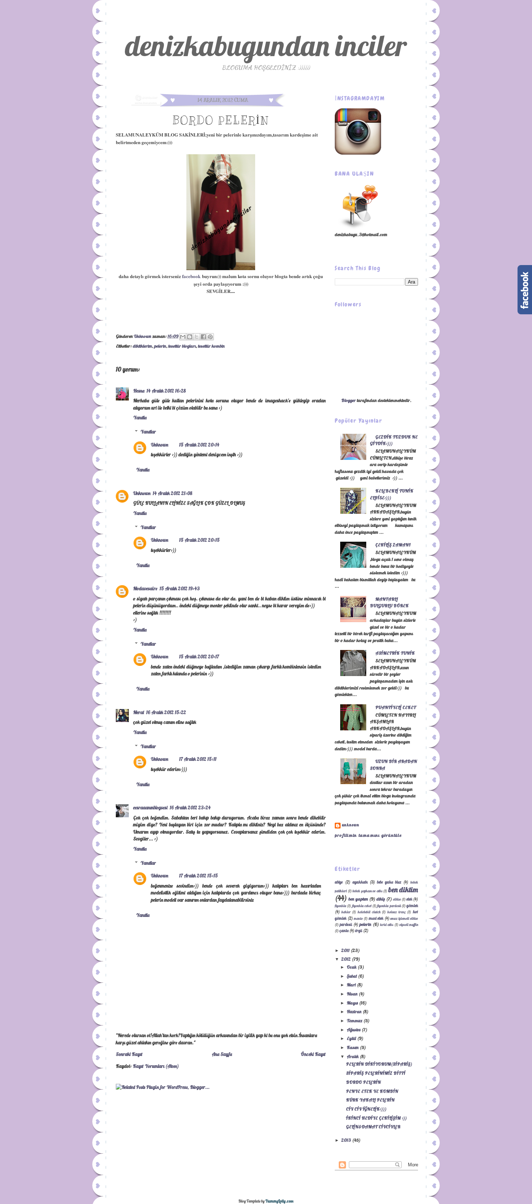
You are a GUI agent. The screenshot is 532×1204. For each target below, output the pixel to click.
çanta (344, 930)
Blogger (348, 400)
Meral (138, 712)
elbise (397, 899)
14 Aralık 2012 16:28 (166, 391)
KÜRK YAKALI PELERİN (370, 1100)
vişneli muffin (409, 924)
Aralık (353, 1056)
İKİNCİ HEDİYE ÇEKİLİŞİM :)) (376, 1118)
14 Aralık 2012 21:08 (172, 493)
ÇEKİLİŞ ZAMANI (392, 545)
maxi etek (376, 918)
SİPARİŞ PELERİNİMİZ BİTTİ (375, 1073)
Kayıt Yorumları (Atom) (156, 1066)
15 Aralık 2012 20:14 (199, 445)
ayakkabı (360, 882)
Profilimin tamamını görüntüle (368, 835)
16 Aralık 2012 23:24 (190, 807)
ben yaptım (358, 899)
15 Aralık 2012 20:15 (199, 540)
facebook (191, 276)
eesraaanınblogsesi (150, 807)
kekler (346, 912)
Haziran (355, 1011)
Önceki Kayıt (313, 1054)
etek (409, 899)
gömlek (412, 905)
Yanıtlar (148, 432)
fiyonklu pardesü (389, 905)
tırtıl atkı (386, 924)
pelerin (160, 346)
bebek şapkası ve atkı (367, 891)
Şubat (352, 976)
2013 (346, 1140)
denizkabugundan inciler (266, 45)
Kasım (353, 1047)
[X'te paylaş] (196, 336)
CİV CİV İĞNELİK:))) (366, 1109)
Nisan (353, 994)
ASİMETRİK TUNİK (395, 653)
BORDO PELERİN (363, 1082)
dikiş (380, 899)
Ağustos (354, 1029)
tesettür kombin (211, 346)
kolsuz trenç (397, 912)
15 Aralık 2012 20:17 (199, 656)
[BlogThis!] (189, 336)
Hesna (138, 391)
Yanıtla (140, 417)
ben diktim (403, 889)
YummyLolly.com (279, 1201)
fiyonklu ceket (362, 905)
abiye (339, 882)
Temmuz (355, 1020)
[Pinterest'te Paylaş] (210, 336)
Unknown (143, 336)
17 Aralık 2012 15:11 (197, 759)
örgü (358, 930)
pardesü (346, 924)
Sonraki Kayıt (129, 1054)
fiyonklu (340, 905)
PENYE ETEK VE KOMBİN (372, 1091)
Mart (352, 984)
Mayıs (353, 1003)
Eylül (352, 1038)
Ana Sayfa (222, 1054)
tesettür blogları (182, 346)
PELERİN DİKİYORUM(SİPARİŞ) (379, 1064)
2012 (346, 959)
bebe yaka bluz (389, 882)
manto (358, 918)
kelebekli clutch (369, 912)
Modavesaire (145, 588)
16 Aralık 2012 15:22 (166, 712)
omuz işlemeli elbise (404, 918)
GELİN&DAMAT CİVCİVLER (373, 1126)
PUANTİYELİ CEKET (395, 707)
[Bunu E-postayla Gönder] (182, 336)
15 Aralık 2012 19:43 (180, 588)
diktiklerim (142, 346)
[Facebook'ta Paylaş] (203, 336)
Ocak (352, 967)
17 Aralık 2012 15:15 (198, 875)
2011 (346, 950)
